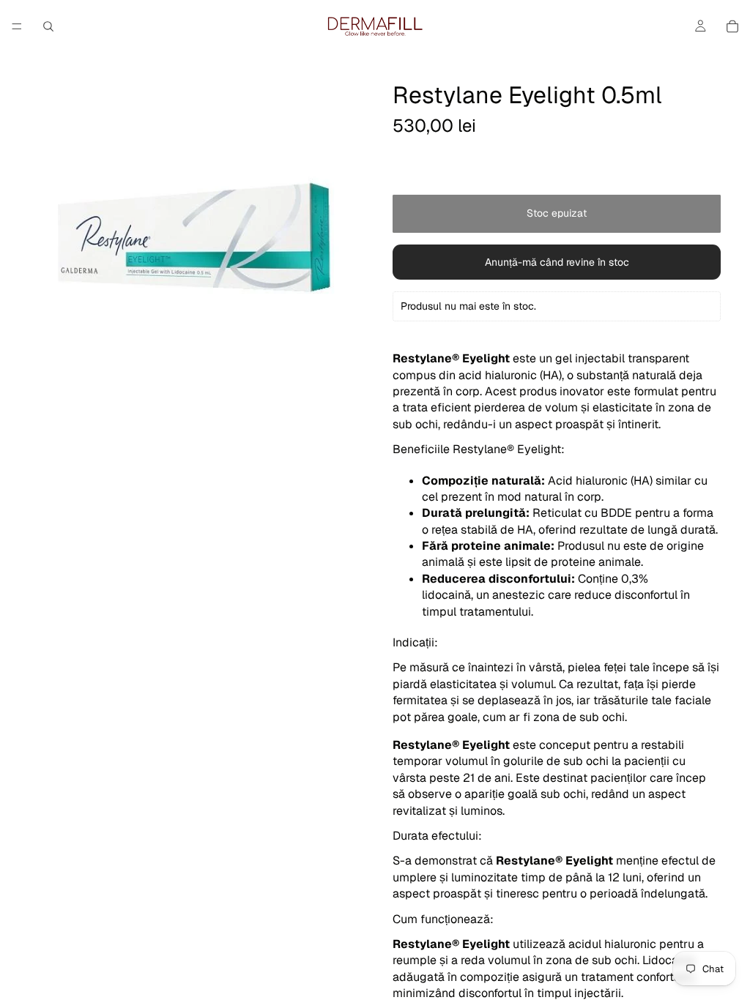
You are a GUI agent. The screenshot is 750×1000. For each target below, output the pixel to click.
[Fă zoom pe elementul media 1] (193, 237)
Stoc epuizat (557, 213)
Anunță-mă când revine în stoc (557, 262)
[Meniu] (17, 26)
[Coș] (732, 26)
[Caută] (48, 26)
